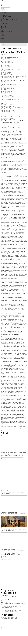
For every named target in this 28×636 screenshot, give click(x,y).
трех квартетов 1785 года (12, 168)
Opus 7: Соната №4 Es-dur (7, 62)
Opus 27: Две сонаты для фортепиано (9, 77)
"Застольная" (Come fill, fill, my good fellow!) (10, 611)
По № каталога (4, 557)
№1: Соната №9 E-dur (6, 72)
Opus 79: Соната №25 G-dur (7, 100)
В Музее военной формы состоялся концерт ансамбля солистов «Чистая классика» (13, 529)
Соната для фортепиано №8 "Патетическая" (11, 610)
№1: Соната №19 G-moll (6, 91)
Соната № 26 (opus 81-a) (6, 313)
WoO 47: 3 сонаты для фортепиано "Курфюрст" (11, 116)
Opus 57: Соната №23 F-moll (7, 98)
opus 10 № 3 (17, 183)
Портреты (3, 27)
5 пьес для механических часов (8, 620)
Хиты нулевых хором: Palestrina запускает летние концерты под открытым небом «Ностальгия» (12, 551)
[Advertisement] (14, 575)
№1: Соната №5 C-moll (6, 65)
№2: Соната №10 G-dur (6, 73)
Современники (4, 15)
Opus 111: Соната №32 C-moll (8, 111)
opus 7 (10, 183)
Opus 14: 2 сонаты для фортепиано (9, 70)
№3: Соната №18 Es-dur (6, 88)
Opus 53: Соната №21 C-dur (7, 94)
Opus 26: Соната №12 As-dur (7, 76)
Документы (3, 26)
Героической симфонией (16, 286)
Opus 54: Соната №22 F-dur (7, 96)
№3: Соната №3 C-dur (6, 61)
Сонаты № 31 (20, 394)
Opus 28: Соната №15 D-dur (7, 83)
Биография (3, 12)
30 (21, 409)
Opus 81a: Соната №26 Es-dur (8, 102)
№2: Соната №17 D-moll (6, 87)
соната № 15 (19, 263)
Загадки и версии (5, 18)
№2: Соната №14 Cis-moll (6, 80)
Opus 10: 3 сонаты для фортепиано (9, 64)
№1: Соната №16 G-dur (6, 85)
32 (24, 409)
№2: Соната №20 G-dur (6, 92)
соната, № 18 (15, 274)
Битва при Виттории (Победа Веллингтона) (10, 617)
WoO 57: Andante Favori (6, 95)
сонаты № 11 (19, 222)
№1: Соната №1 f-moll (6, 58)
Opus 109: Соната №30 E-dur (7, 109)
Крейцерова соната (5, 605)
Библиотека (3, 33)
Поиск (2, 5)
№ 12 (22, 240)
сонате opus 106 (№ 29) (6, 366)
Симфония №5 (4, 595)
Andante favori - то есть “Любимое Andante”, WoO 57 (13, 296)
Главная (4, 44)
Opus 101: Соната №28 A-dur (7, 106)
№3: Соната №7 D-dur (6, 68)
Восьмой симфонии (13, 278)
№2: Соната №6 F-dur (6, 66)
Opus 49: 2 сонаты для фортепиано (9, 89)
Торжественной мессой (21, 169)
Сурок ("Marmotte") (5, 600)
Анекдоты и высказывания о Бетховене (10, 19)
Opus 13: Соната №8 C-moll (7, 69)
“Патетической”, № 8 (20, 206)
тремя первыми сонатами (13, 161)
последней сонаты (16, 135)
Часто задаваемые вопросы (7, 20)
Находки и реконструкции (7, 24)
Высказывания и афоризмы (7, 31)
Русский (2, 2)
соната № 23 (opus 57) (20, 305)
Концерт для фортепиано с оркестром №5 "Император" (14, 603)
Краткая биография (5, 14)
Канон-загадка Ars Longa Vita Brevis (9, 618)
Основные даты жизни (6, 16)
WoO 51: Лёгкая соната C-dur (7, 120)
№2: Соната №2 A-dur (6, 60)
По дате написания (5, 559)
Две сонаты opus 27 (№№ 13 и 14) (13, 229)
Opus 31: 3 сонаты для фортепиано (9, 84)
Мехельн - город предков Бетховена (9, 39)
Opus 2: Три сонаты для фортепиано (9, 57)
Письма (2, 29)
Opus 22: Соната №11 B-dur (7, 75)
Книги (2, 35)
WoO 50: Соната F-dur (6, 119)
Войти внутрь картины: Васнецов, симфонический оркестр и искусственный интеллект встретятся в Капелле (12, 455)
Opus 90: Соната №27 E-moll (7, 104)
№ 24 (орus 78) (16, 218)
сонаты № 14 (11, 241)
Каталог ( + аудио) (5, 23)
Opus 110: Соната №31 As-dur (8, 110)
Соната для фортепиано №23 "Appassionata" (11, 609)
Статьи (2, 34)
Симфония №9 (4, 602)
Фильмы (3, 37)
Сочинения (3, 22)
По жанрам (3, 556)
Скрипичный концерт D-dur (7, 607)
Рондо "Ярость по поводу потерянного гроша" (11, 606)
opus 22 (25, 183)
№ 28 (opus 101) (9, 357)
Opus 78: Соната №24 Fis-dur (7, 99)
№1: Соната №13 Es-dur (6, 79)
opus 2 (2, 183)
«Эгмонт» (3, 598)
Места (2, 38)
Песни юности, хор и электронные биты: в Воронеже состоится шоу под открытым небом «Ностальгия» (13, 514)
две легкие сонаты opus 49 (7, 211)
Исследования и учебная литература (9, 430)
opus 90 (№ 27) (18, 338)
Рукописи (3, 30)
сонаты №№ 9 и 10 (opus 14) (7, 217)
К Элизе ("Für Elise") (5, 599)
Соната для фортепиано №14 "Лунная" (9, 596)
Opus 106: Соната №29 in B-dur (8, 107)
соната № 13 (14, 248)
